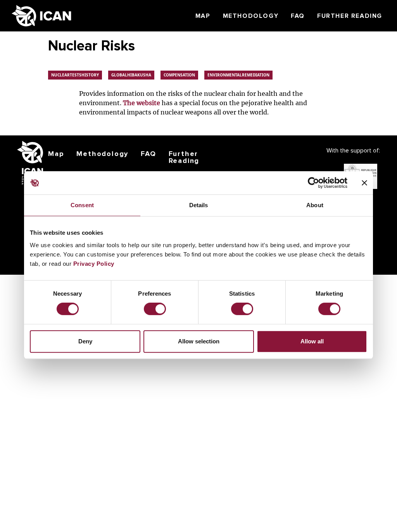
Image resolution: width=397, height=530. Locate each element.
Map (203, 16)
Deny (85, 341)
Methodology (251, 16)
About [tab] (314, 205)
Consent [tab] (82, 205)
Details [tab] (198, 205)
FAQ (298, 16)
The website (141, 103)
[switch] (155, 309)
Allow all (312, 341)
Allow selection (198, 341)
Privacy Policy (93, 263)
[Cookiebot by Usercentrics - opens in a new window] (313, 183)
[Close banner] (364, 182)
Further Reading (349, 16)
